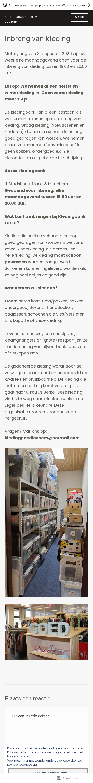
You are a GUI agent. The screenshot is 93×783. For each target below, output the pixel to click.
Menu (79, 17)
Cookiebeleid (28, 764)
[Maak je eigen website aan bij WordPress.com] (46, 5)
